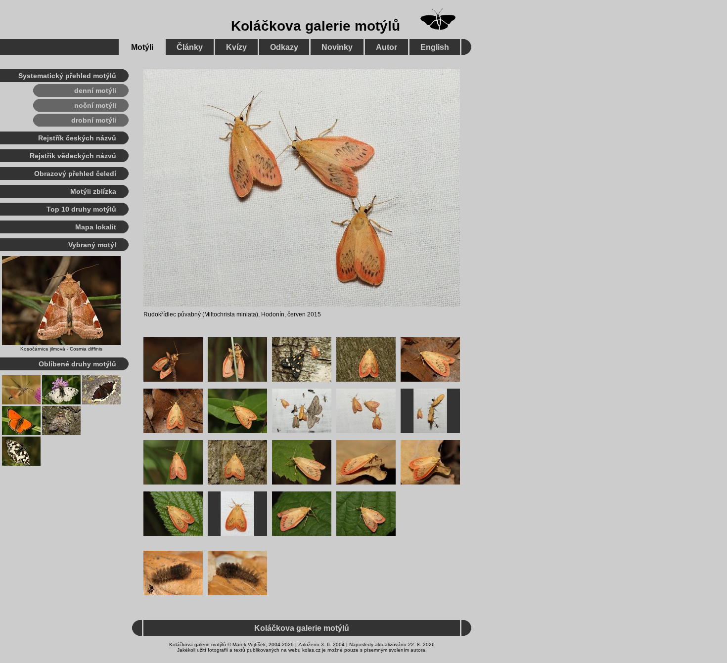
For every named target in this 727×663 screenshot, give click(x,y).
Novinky (337, 47)
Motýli (142, 47)
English (434, 47)
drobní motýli (93, 120)
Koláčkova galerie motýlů (315, 26)
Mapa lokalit (95, 227)
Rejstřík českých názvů (77, 138)
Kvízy (236, 47)
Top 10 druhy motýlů (81, 209)
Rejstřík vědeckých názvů (73, 156)
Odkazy (284, 47)
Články (190, 47)
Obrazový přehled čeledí (75, 173)
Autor (386, 47)
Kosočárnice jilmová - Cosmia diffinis (61, 349)
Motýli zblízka (93, 191)
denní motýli (95, 90)
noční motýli (95, 105)
